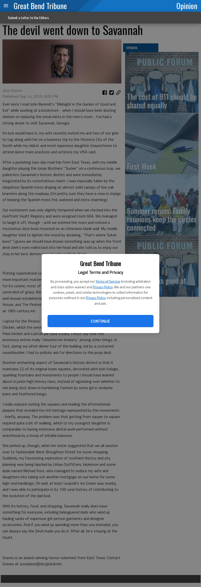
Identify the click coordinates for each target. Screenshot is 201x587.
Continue (100, 321)
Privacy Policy (103, 286)
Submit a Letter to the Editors (28, 17)
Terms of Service (108, 281)
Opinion (186, 5)
